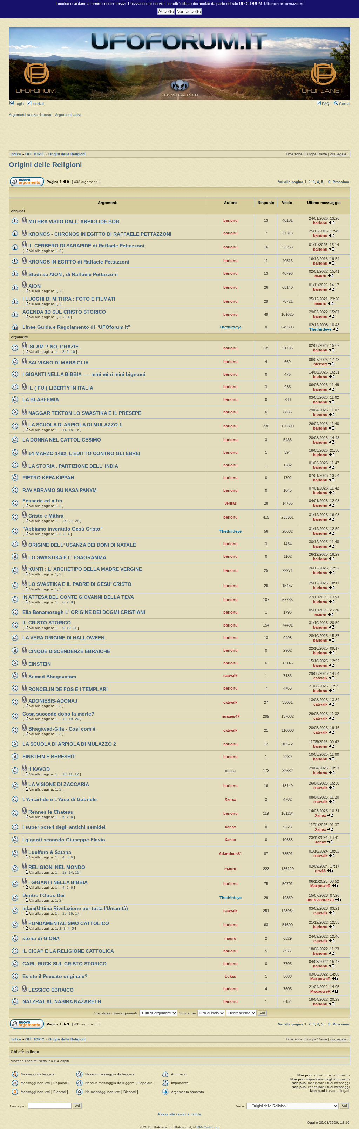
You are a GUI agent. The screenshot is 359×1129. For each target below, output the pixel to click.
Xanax (230, 799)
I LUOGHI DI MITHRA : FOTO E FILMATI (68, 299)
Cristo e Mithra (45, 516)
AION (34, 286)
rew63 (320, 871)
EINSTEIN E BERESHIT (48, 756)
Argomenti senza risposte (30, 114)
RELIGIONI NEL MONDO (56, 867)
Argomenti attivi (68, 114)
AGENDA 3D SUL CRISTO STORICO (64, 312)
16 (77, 430)
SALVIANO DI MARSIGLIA (58, 362)
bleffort (320, 364)
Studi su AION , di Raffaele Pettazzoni (73, 274)
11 (75, 628)
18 (64, 719)
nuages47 (230, 716)
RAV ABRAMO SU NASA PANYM (59, 490)
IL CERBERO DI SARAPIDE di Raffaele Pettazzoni (86, 245)
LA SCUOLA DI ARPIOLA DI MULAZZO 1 (75, 424)
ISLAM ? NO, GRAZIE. (54, 346)
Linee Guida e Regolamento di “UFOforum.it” (76, 327)
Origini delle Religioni (67, 154)
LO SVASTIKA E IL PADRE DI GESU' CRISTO (79, 584)
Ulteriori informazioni (283, 3)
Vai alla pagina (290, 182)
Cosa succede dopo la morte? (58, 714)
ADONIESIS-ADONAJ (52, 701)
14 (64, 430)
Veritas (230, 503)
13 (64, 872)
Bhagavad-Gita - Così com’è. (62, 729)
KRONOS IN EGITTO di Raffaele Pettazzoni (78, 262)
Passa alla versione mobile (179, 1114)
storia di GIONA (41, 938)
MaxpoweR (320, 886)
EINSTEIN (39, 664)
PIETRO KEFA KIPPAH (48, 477)
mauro (320, 276)
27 (71, 521)
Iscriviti (37, 104)
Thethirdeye (230, 327)
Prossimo (341, 182)
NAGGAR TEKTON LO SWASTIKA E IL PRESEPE (84, 413)
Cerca (344, 104)
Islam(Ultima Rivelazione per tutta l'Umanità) (75, 908)
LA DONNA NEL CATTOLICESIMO (61, 440)
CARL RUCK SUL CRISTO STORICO (64, 963)
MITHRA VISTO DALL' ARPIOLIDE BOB (73, 221)
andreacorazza (320, 900)
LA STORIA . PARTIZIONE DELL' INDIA (73, 466)
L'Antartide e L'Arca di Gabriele (59, 799)
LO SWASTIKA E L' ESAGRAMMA (67, 557)
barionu (230, 220)
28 (77, 521)
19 (71, 719)
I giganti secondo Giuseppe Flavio (63, 839)
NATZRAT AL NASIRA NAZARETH (61, 1001)
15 (71, 430)
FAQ (325, 104)
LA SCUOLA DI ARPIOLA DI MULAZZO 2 (69, 744)
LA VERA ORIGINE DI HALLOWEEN (63, 638)
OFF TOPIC (34, 154)
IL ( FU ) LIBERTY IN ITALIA (60, 388)
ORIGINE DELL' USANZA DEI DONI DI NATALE (82, 545)
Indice (16, 154)
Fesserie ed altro (42, 501)
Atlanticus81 (230, 853)
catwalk (230, 675)
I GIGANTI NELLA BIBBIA (58, 882)
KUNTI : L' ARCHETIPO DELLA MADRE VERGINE (85, 569)
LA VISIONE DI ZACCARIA (58, 784)
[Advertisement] (179, 133)
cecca (230, 770)
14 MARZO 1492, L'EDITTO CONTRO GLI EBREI (84, 453)
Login (19, 104)
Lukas (230, 976)
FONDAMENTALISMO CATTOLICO (68, 923)
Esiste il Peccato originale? (55, 976)
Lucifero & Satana (49, 852)
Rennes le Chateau (51, 812)
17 (77, 913)
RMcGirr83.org (208, 1127)
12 (77, 774)
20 (77, 719)
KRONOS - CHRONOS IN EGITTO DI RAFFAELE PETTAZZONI (99, 234)
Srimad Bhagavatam (52, 676)
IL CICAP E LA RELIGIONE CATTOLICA (68, 951)
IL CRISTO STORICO (46, 622)
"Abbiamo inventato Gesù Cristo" (62, 529)
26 (64, 521)
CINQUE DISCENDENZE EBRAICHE (69, 651)
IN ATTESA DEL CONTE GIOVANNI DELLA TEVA (78, 597)
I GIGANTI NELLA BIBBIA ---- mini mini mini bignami (83, 374)
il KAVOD (39, 769)
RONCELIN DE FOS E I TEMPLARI (68, 689)
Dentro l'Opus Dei (43, 895)
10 (73, 352)
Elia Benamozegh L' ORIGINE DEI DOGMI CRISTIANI (83, 612)
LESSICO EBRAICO (51, 990)
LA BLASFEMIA (40, 399)
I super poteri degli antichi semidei (64, 827)
